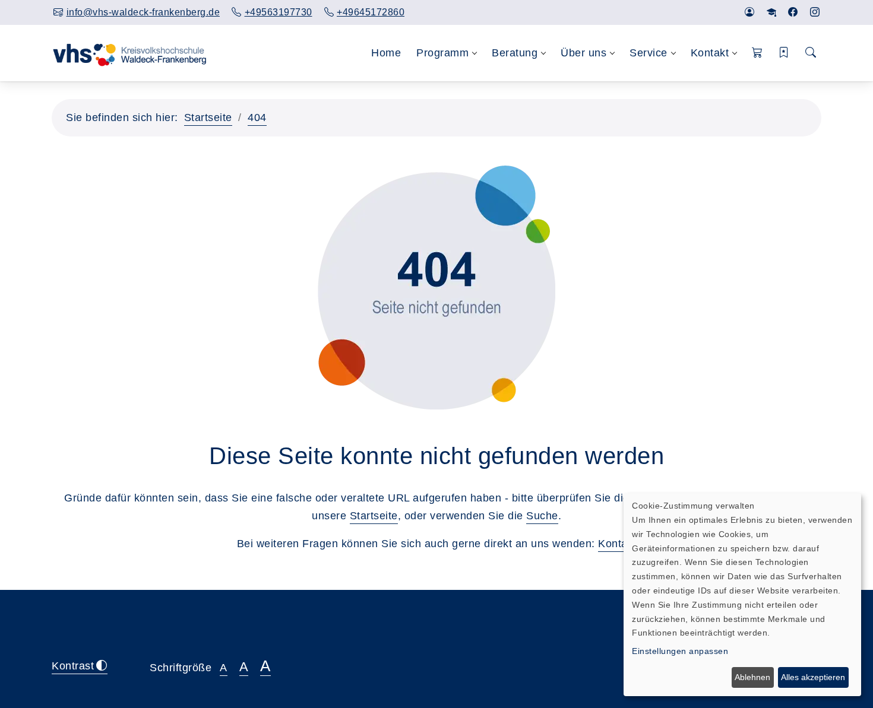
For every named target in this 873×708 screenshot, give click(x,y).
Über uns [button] (583, 53)
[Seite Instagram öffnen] (815, 12)
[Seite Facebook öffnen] (793, 12)
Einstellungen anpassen (680, 651)
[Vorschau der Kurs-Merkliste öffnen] (784, 53)
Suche (542, 516)
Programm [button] (442, 53)
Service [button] (649, 53)
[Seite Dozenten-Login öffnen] (772, 12)
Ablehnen (752, 677)
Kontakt (617, 544)
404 (257, 117)
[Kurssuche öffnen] (810, 53)
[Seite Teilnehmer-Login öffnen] (750, 12)
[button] (757, 53)
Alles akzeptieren (813, 677)
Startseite (208, 117)
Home (386, 53)
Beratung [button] (514, 53)
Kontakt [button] (710, 53)
